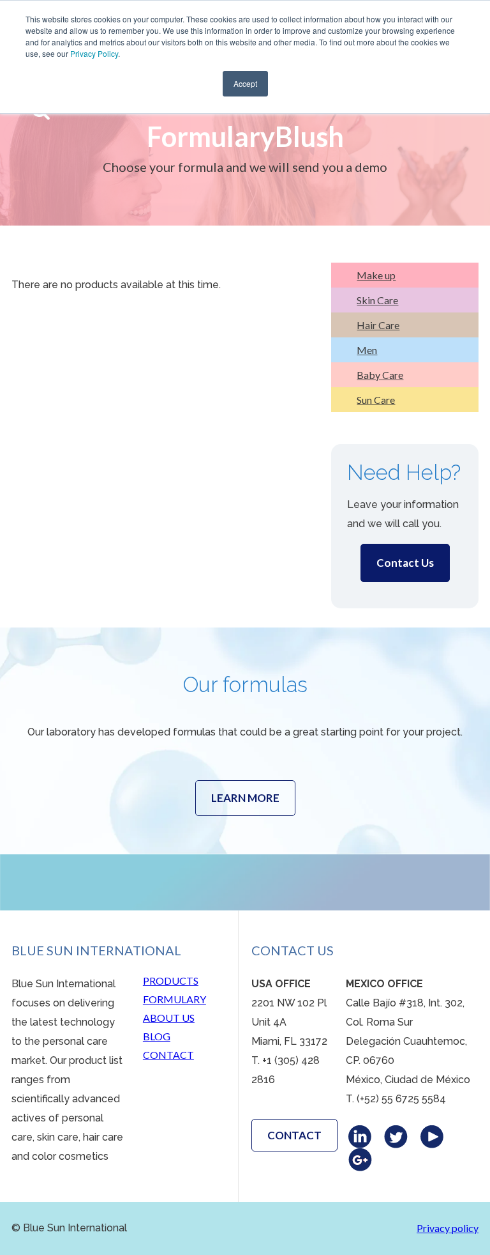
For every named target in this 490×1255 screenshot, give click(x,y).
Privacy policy (448, 1228)
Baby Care (380, 375)
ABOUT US (169, 1018)
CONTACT (168, 1055)
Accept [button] (245, 83)
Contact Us (405, 562)
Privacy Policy (94, 53)
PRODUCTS (170, 980)
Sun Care (376, 400)
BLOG (156, 1036)
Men (367, 350)
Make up (376, 275)
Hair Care (378, 325)
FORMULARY (174, 999)
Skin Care (377, 300)
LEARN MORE (245, 798)
